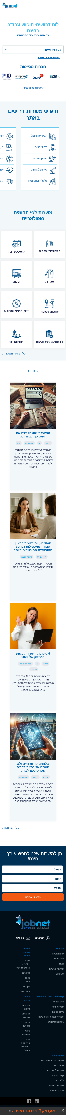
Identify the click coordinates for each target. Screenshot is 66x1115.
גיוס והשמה (58, 1001)
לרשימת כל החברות (33, 87)
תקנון (61, 963)
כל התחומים (53, 49)
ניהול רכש (59, 1065)
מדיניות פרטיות (56, 969)
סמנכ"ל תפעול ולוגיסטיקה (51, 1017)
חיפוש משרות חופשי (49, 57)
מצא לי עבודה (33, 897)
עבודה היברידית (56, 1090)
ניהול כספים (58, 1012)
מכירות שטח (58, 1007)
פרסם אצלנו (58, 953)
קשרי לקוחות (57, 1075)
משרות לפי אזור (56, 1085)
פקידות (26, 986)
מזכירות (26, 973)
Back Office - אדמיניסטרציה (23, 964)
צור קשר (20, 938)
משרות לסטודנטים (55, 1070)
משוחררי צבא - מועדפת (52, 1060)
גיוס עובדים (58, 958)
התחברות (40, 938)
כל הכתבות (10, 827)
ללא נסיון (59, 1080)
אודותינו (60, 948)
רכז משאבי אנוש (56, 1022)
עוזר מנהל (25, 991)
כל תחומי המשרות (13, 353)
